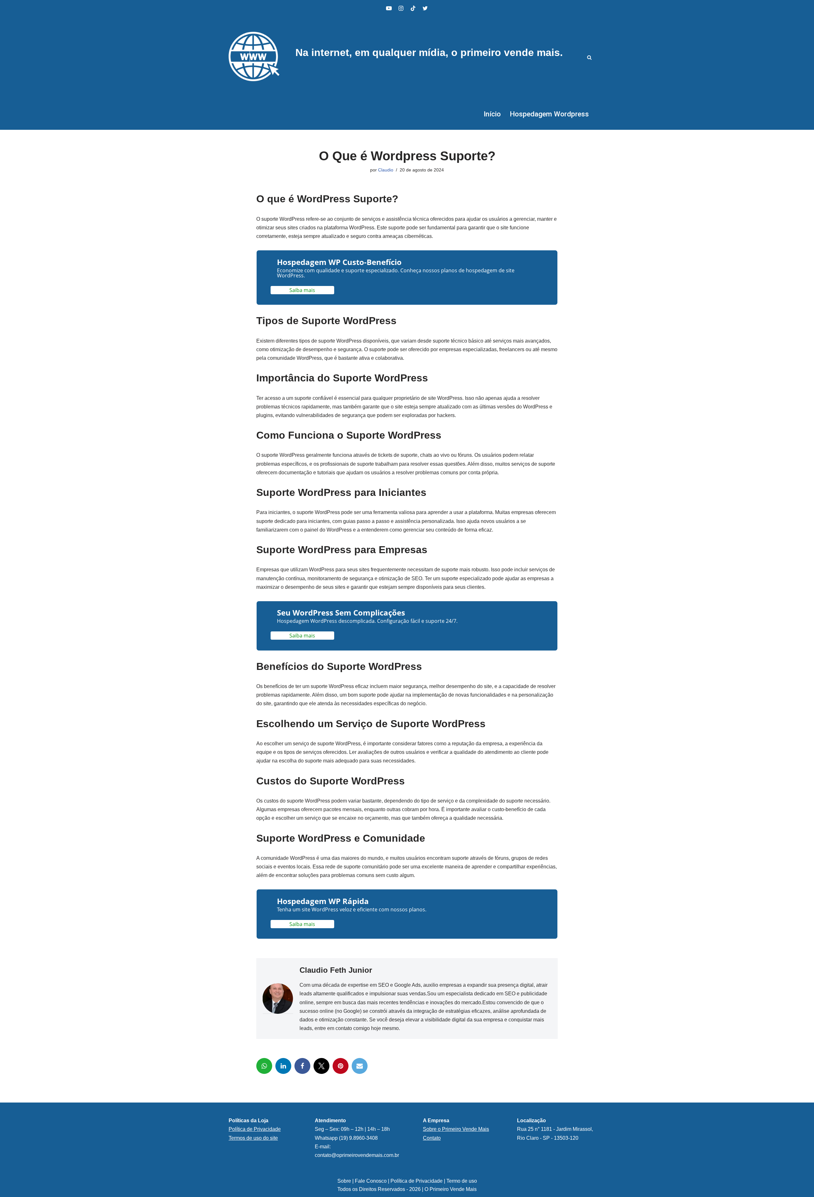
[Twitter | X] (425, 8)
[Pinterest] (340, 1066)
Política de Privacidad (253, 1129)
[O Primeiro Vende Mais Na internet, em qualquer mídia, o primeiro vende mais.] (254, 57)
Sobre (344, 1181)
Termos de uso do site (253, 1138)
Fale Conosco (371, 1181)
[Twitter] (321, 1066)
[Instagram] (401, 8)
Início (492, 114)
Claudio (385, 169)
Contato (432, 1138)
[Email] (360, 1066)
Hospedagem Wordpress (549, 114)
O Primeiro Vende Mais (450, 1189)
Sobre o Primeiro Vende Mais (456, 1129)
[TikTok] (413, 8)
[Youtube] (388, 8)
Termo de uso (461, 1181)
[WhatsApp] (264, 1066)
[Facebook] (302, 1066)
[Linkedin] (283, 1066)
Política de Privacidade (416, 1181)
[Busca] (589, 57)
